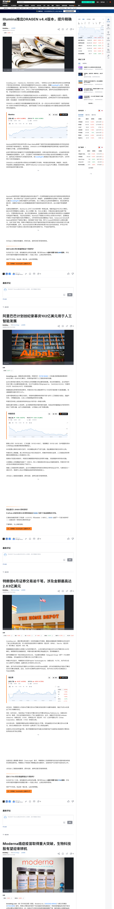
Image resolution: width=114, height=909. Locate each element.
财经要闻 (18, 8)
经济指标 (36, 8)
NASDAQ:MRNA (50, 904)
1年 (23, 123)
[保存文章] (63, 29)
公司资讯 (51, 8)
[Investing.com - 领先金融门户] (6, 2)
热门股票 (81, 147)
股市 (22, 8)
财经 (41, 8)
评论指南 (5, 299)
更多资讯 (90, 103)
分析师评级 (62, 8)
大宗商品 (89, 19)
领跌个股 (94, 115)
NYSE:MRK (11, 906)
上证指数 (80, 37)
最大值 (30, 123)
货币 (79, 19)
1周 (12, 123)
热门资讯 (13, 8)
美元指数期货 (81, 53)
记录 (70, 8)
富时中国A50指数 (82, 40)
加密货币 (45, 8)
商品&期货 (30, 8)
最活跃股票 (80, 115)
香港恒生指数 (81, 43)
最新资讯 (6, 8)
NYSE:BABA (43, 376)
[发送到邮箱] (34, 274)
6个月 (20, 123)
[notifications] (107, 2)
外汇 (26, 8)
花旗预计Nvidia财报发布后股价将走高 (92, 67)
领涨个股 (87, 115)
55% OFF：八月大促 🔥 (88, 2)
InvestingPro (55, 85)
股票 (94, 19)
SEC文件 (75, 8)
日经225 (80, 45)
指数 (83, 19)
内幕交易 (56, 8)
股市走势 (81, 110)
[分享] (59, 29)
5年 (26, 123)
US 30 (79, 48)
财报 (67, 8)
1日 (9, 123)
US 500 (80, 51)
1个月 (16, 123)
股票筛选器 (64, 5)
